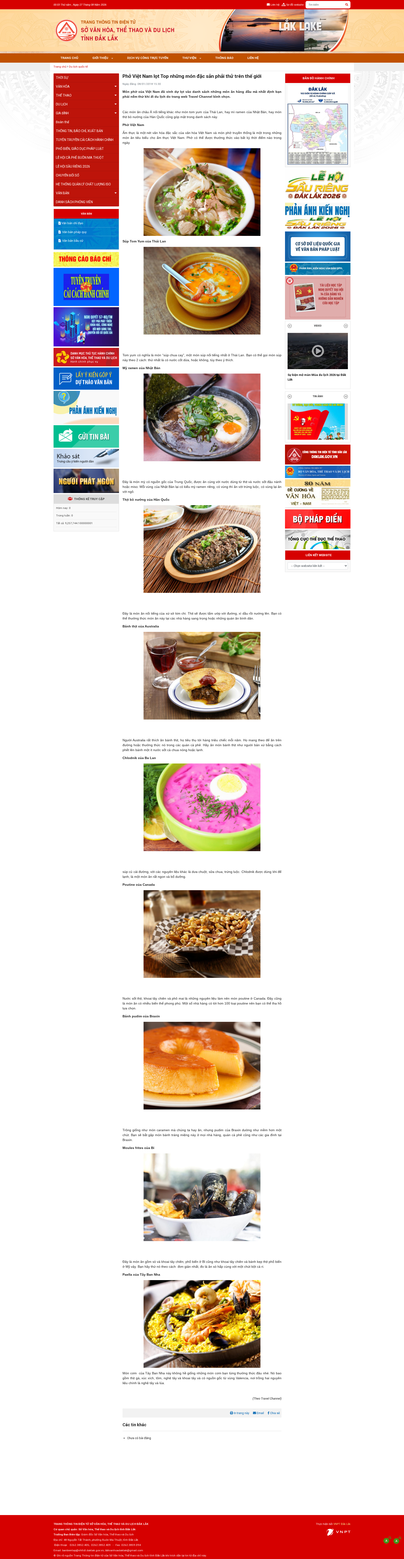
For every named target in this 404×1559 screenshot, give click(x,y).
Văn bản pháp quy (74, 232)
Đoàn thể (62, 122)
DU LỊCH (62, 104)
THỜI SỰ (62, 77)
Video (317, 325)
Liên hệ (253, 58)
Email (260, 1413)
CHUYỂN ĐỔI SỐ (67, 175)
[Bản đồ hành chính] (318, 124)
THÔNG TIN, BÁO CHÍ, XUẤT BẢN (79, 131)
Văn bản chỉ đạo (72, 223)
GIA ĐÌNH (62, 113)
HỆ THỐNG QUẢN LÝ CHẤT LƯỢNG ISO (83, 184)
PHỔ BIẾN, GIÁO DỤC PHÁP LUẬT (80, 149)
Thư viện (189, 58)
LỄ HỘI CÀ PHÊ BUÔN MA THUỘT (80, 157)
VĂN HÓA (63, 86)
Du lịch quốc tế (78, 66)
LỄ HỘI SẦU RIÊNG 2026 (73, 166)
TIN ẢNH (318, 401)
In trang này (241, 1413)
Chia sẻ (274, 1413)
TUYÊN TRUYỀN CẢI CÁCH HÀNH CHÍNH (84, 140)
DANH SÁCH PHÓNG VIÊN (74, 202)
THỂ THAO (64, 95)
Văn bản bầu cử (72, 240)
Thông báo (224, 58)
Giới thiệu (100, 58)
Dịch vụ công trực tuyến (147, 58)
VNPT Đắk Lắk (341, 1524)
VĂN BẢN (62, 193)
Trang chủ (69, 58)
